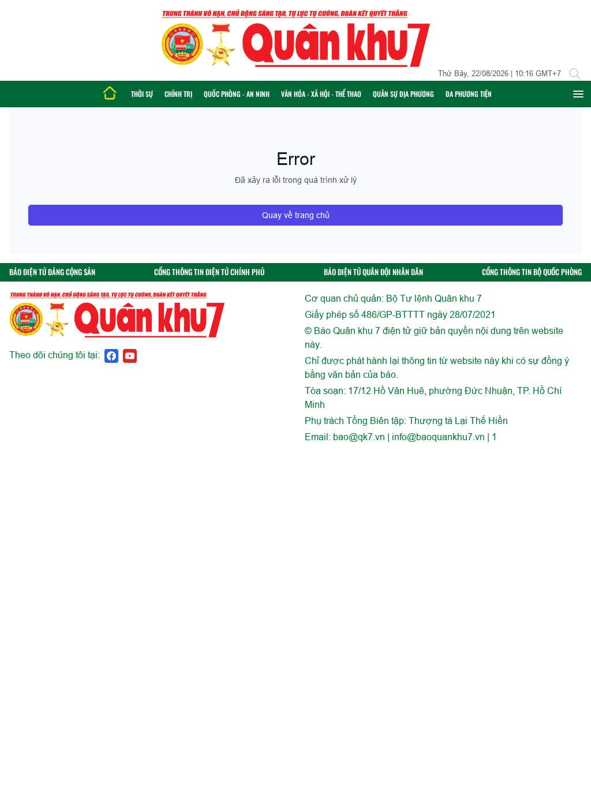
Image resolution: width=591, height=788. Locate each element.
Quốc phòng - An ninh (237, 94)
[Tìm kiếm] (575, 74)
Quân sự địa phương (403, 94)
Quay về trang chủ (296, 215)
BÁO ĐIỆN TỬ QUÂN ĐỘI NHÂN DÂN (373, 272)
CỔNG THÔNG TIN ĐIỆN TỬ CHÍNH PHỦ (209, 272)
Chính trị (178, 94)
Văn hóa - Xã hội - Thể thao (321, 94)
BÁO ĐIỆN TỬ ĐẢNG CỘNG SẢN (52, 272)
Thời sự (142, 94)
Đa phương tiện (469, 94)
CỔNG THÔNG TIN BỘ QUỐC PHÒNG (532, 272)
